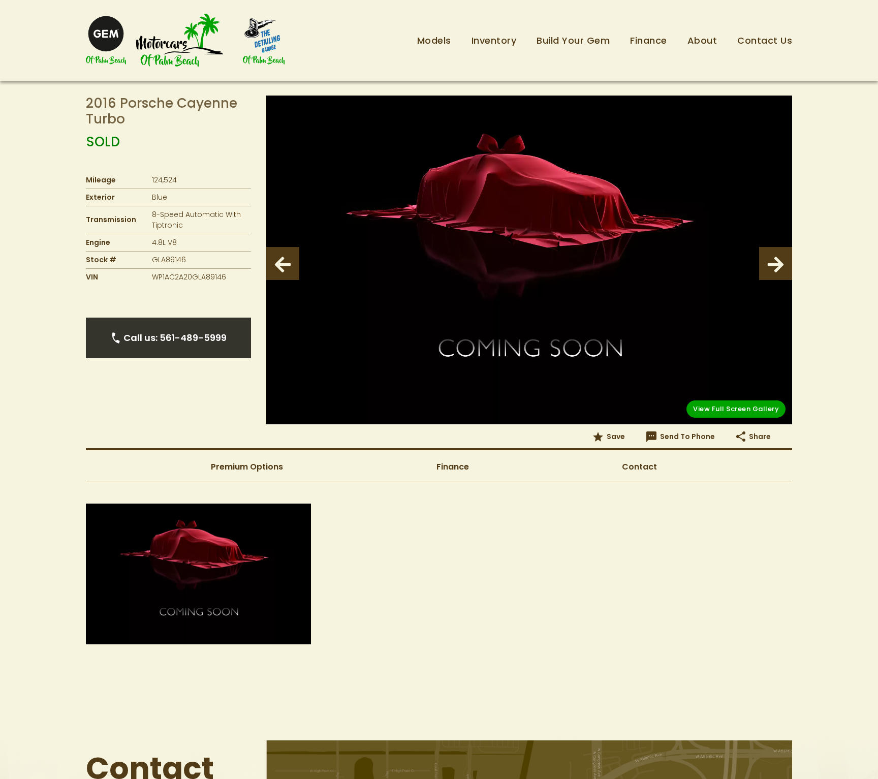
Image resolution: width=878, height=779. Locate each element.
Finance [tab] (452, 467)
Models (434, 40)
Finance (648, 40)
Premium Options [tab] (247, 467)
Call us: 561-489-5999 (175, 337)
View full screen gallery (736, 409)
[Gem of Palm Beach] (106, 40)
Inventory (494, 40)
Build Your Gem (573, 40)
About (702, 40)
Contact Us (764, 40)
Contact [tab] (639, 467)
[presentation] (282, 263)
